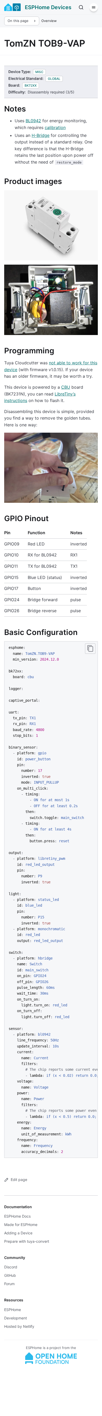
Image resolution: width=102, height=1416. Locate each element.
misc (39, 72)
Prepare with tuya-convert (26, 1241)
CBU (65, 387)
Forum (9, 1283)
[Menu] (93, 7)
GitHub (10, 1275)
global (54, 79)
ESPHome (12, 1309)
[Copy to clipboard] (90, 648)
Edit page (19, 1179)
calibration (55, 127)
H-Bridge (40, 135)
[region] (51, 899)
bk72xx (31, 85)
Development (15, 1318)
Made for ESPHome (20, 1224)
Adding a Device (18, 1233)
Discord (10, 1267)
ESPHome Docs (17, 1216)
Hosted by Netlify (19, 1326)
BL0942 (33, 120)
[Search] (81, 7)
